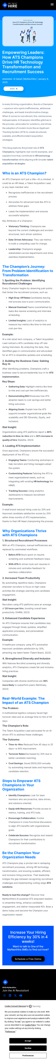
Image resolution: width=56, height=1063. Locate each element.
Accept (28, 1041)
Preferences (28, 1056)
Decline (28, 1048)
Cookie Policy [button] (30, 1025)
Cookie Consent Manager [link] (15, 1006)
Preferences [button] (10, 1032)
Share (12, 89)
